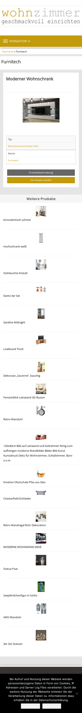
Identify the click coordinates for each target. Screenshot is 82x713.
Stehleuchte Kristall (15, 273)
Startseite (7, 51)
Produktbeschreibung (41, 172)
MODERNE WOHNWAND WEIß (22, 547)
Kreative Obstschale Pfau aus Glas (24, 482)
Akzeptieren (30, 706)
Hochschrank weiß (14, 246)
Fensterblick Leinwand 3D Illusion (24, 397)
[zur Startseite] (41, 16)
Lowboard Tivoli (13, 349)
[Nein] (77, 693)
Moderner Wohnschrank (29, 79)
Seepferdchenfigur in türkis (20, 595)
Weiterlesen (52, 706)
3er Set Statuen (12, 644)
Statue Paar (10, 569)
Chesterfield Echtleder (17, 498)
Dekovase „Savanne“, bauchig (21, 375)
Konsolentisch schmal (16, 220)
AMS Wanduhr (12, 617)
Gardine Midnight (14, 322)
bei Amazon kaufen (41, 180)
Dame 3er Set (11, 296)
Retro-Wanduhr (13, 419)
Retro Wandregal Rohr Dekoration (24, 525)
